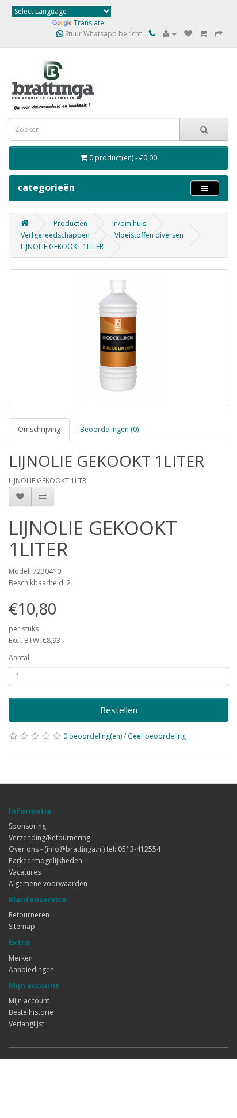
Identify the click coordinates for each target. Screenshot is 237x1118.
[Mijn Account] (170, 34)
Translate (89, 23)
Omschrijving (39, 429)
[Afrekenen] (219, 34)
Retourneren (29, 915)
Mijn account (29, 1001)
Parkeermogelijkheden (45, 860)
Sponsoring (27, 826)
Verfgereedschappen (55, 235)
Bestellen (118, 710)
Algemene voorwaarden (48, 884)
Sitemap (22, 926)
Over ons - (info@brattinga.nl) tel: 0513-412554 (84, 849)
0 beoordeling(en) (92, 736)
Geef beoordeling (157, 736)
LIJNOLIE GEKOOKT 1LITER (62, 246)
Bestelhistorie (31, 1012)
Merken (21, 958)
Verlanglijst (26, 1024)
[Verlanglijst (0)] (188, 34)
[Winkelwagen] (203, 34)
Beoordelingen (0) (109, 429)
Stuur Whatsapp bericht (102, 34)
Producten (70, 223)
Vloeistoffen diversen (149, 235)
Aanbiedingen (31, 969)
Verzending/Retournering (49, 837)
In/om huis (129, 223)
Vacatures (25, 872)
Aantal (19, 657)
